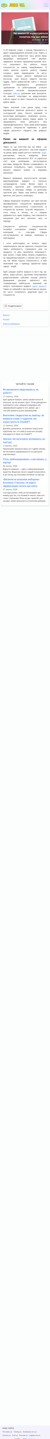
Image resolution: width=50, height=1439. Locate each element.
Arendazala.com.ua (29, 1432)
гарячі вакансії (39, 286)
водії (44, 152)
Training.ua (17, 1432)
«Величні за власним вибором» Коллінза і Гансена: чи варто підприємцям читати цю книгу (21, 482)
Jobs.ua (16, 93)
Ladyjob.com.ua (34, 1435)
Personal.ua (23, 1435)
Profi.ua (15, 1435)
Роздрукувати (14, 306)
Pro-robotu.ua (7, 1432)
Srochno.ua (7, 1435)
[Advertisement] (25, 354)
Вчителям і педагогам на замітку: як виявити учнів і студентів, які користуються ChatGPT (23, 418)
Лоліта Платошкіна (40, 42)
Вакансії (6, 315)
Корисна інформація (11, 324)
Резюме (6, 319)
